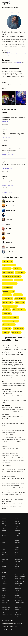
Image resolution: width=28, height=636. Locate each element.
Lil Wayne (17, 521)
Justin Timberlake (18, 526)
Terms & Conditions (9, 626)
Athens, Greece (18, 588)
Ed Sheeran (4, 530)
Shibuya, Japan (18, 607)
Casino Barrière (6, 152)
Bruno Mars (4, 521)
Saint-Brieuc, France (8, 272)
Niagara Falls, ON (5, 600)
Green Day (4, 550)
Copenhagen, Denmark (19, 581)
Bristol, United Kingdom (6, 616)
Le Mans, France (7, 295)
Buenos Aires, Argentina (19, 614)
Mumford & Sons (18, 544)
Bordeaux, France (7, 287)
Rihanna (3, 540)
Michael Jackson (5, 557)
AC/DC (16, 531)
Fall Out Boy (17, 540)
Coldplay (3, 526)
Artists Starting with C (7, 13)
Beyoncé (3, 542)
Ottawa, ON (4, 595)
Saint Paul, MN (4, 579)
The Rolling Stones (18, 559)
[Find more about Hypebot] (14, 3)
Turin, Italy (17, 593)
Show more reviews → (7, 192)
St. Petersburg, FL (5, 583)
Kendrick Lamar (5, 559)
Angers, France (6, 328)
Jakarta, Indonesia (18, 611)
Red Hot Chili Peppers (6, 538)
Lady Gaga (4, 533)
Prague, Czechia (18, 579)
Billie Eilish (4, 556)
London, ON (4, 592)
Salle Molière (5, 184)
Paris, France (5, 123)
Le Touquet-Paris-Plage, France (10, 321)
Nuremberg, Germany (19, 585)
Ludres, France (17, 268)
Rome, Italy (17, 595)
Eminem (3, 519)
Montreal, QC (4, 602)
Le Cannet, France (7, 298)
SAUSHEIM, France (7, 280)
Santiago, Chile (18, 616)
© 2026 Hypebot (8, 620)
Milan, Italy (17, 592)
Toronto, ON (4, 597)
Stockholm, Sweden (18, 600)
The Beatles (4, 544)
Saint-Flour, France (7, 261)
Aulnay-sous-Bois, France (7, 185)
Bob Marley (17, 564)
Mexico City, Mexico (5, 605)
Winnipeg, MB (4, 585)
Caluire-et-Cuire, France (18, 309)
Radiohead (17, 547)
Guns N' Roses (17, 542)
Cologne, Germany (18, 583)
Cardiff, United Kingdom (6, 611)
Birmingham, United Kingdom (20, 574)
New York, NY (4, 574)
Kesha (16, 554)
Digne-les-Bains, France (9, 265)
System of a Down (18, 533)
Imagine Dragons (5, 552)
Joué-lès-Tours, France (8, 324)
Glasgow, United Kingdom (20, 576)
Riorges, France (6, 313)
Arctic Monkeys (18, 535)
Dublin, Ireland (18, 590)
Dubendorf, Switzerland (19, 602)
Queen (3, 568)
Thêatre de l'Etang (7, 168)
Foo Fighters (17, 530)
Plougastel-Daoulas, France (9, 283)
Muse (16, 568)
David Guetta (17, 538)
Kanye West (4, 566)
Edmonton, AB (4, 604)
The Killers (17, 549)
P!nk (2, 561)
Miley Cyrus (17, 518)
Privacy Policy (7, 629)
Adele (3, 531)
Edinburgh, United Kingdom (7, 614)
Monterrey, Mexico (5, 609)
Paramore (4, 564)
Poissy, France (5, 138)
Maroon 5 (3, 528)
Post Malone (17, 519)
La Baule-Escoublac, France (9, 306)
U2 (2, 547)
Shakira (16, 550)
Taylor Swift (4, 518)
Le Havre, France (20, 272)
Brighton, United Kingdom (20, 578)
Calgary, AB (4, 588)
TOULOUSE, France (18, 328)
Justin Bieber (4, 535)
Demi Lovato (17, 545)
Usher (3, 563)
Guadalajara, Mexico (6, 607)
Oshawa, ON (4, 593)
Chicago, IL (4, 578)
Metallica (3, 549)
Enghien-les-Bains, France (8, 154)
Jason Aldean (17, 566)
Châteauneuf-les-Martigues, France (11, 276)
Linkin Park (4, 537)
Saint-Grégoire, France (8, 291)
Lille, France (6, 332)
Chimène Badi (15, 13)
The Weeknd (4, 545)
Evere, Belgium (6, 268)
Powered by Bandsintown (12, 623)
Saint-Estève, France (6, 170)
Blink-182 (17, 552)
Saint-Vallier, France (20, 298)
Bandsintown (18, 62)
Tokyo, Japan (17, 609)
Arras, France (6, 309)
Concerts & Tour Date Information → (10, 343)
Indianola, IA (4, 576)
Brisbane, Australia (18, 612)
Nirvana (16, 528)
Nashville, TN (4, 581)
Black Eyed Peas (18, 556)
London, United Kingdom (6, 612)
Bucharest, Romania (19, 598)
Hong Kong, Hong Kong (19, 605)
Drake (3, 523)
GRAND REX (5, 121)
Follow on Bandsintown (8, 79)
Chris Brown (17, 523)
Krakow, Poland (18, 597)
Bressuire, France (20, 302)
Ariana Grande (5, 554)
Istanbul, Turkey (18, 604)
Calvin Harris (17, 561)
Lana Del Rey (17, 525)
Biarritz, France (17, 295)
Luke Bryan (17, 557)
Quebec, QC (4, 590)
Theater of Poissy (6, 137)
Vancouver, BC (4, 598)
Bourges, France (16, 332)
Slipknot (16, 563)
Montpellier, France (7, 302)
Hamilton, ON (4, 586)
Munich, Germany (18, 586)
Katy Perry (4, 525)
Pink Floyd (17, 537)
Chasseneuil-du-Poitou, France (10, 317)
